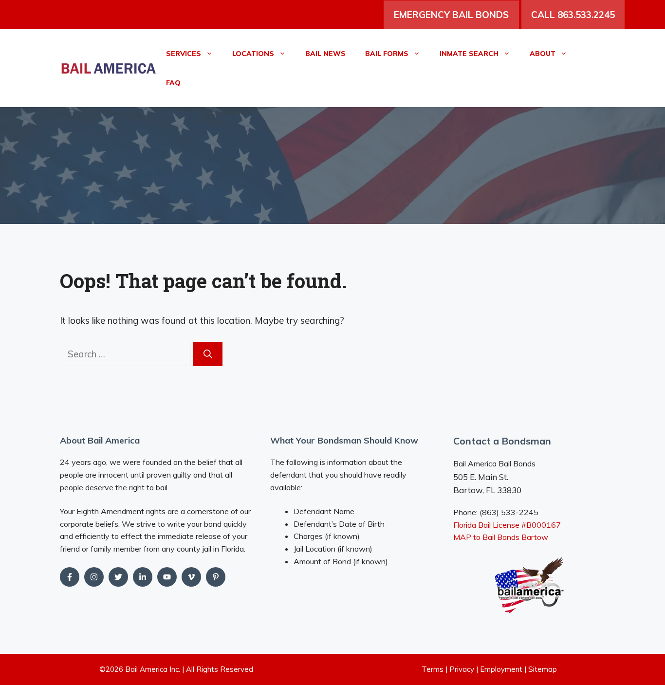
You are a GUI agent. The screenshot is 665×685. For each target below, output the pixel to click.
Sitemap (542, 669)
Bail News (325, 53)
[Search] (207, 354)
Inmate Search (469, 53)
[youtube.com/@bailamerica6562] (94, 577)
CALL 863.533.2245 (573, 14)
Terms (432, 669)
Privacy (461, 669)
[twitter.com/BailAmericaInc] (118, 577)
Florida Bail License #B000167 (507, 525)
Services (183, 53)
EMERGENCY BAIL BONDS (451, 14)
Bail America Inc (152, 669)
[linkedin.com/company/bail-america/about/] (142, 577)
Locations (253, 53)
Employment (501, 669)
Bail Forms (386, 53)
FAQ (173, 82)
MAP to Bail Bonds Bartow (500, 537)
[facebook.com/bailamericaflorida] (69, 577)
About (542, 53)
